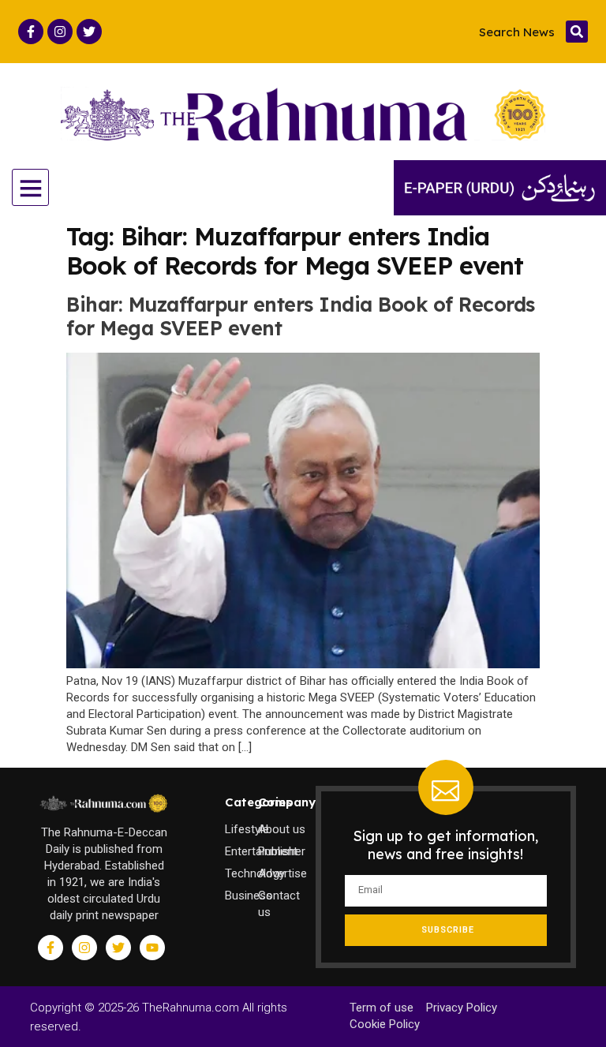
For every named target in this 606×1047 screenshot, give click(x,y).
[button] (577, 32)
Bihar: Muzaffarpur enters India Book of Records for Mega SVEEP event (300, 316)
